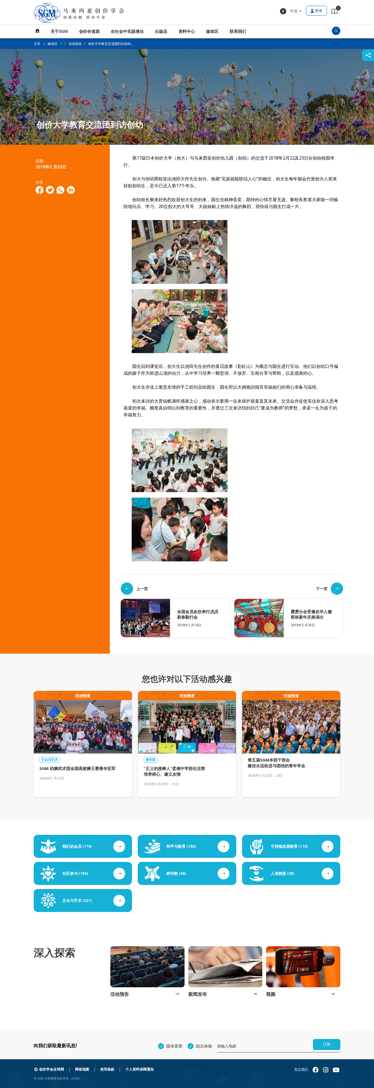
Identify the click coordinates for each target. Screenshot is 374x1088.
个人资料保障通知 (139, 1069)
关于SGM (59, 31)
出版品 (161, 31)
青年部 (151, 759)
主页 (37, 31)
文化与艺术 (49, 759)
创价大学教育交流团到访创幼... (110, 43)
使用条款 (107, 1069)
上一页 (142, 588)
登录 (319, 11)
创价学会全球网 (51, 1069)
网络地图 (82, 1069)
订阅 (326, 1044)
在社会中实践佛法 (127, 31)
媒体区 (212, 31)
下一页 (321, 588)
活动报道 (75, 43)
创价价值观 (89, 31)
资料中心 (187, 31)
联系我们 (238, 31)
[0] (335, 12)
